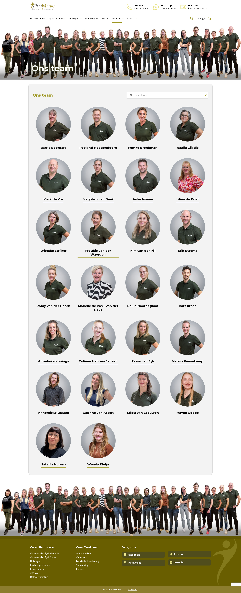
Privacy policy (37, 569)
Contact (131, 18)
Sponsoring (82, 565)
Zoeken (191, 18)
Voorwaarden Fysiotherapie (44, 553)
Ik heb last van (37, 18)
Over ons (117, 18)
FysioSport (74, 18)
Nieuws (105, 18)
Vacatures (81, 557)
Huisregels (35, 561)
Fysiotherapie (56, 18)
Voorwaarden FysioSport (43, 557)
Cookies (132, 589)
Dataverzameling (39, 576)
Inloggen (201, 18)
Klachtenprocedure (40, 565)
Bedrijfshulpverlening (87, 561)
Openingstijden (84, 553)
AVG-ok (34, 573)
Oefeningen (91, 18)
